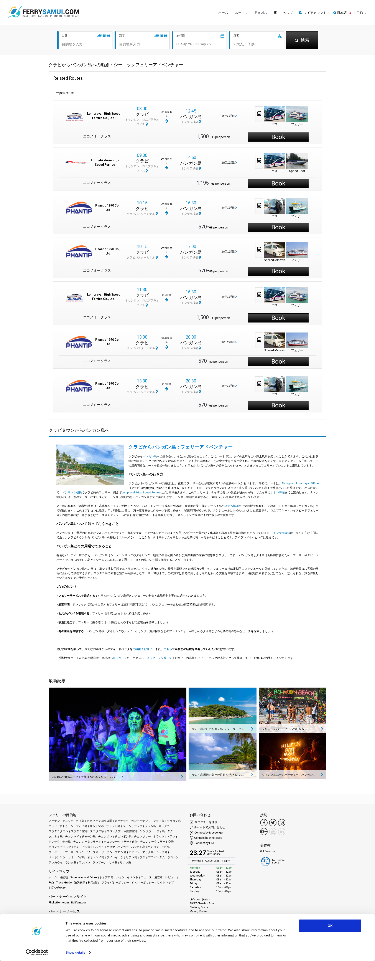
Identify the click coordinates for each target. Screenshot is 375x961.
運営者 (158, 877)
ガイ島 (80, 820)
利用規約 (93, 882)
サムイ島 (81, 826)
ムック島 (161, 852)
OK (330, 926)
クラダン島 (174, 820)
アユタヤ (68, 820)
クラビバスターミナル (141, 213)
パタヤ (111, 847)
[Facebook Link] (264, 822)
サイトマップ (165, 882)
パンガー (123, 847)
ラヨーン (173, 857)
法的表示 (79, 882)
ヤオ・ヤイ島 (95, 857)
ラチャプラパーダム (152, 857)
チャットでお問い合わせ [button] (209, 827)
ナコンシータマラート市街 (121, 841)
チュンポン (105, 836)
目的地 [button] (260, 13)
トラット (158, 836)
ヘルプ (288, 13)
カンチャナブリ (141, 820)
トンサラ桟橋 (190, 122)
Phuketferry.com (59, 902)
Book (278, 137)
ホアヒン (134, 852)
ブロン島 (120, 852)
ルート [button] (240, 13)
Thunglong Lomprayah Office (300, 483)
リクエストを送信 (205, 822)
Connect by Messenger (208, 832)
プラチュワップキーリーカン (94, 852)
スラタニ (164, 826)
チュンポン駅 (123, 836)
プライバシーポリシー (115, 882)
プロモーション (115, 877)
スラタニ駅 (97, 831)
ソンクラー (147, 831)
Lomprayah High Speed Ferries (141, 492)
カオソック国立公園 (99, 820)
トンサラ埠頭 (281, 532)
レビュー (170, 877)
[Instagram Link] (281, 822)
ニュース (146, 877)
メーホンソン (57, 857)
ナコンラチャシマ (60, 847)
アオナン (54, 820)
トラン (171, 836)
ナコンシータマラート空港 (157, 841)
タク (170, 831)
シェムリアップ (132, 826)
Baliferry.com (79, 902)
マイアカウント (314, 13)
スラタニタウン (58, 831)
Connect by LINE (204, 843)
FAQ (51, 882)
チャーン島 (89, 836)
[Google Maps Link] (264, 831)
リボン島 (125, 862)
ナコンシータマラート (87, 841)
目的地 (63, 877)
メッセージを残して (159, 658)
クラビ (142, 114)
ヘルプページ (118, 658)
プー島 (69, 852)
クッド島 (158, 820)
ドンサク (54, 841)
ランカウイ (56, 862)
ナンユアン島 (82, 847)
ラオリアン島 (128, 857)
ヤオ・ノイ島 (76, 857)
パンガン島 (191, 116)
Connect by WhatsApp (208, 837)
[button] (350, 13)
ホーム (223, 13)
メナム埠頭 (232, 506)
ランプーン (99, 862)
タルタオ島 (56, 836)
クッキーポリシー (143, 882)
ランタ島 (70, 862)
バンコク (153, 847)
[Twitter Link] (272, 822)
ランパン (84, 862)
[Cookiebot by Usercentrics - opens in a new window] (37, 952)
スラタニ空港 (79, 831)
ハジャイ (98, 847)
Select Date (66, 93)
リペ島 (113, 862)
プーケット (56, 852)
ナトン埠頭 (277, 492)
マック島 (148, 852)
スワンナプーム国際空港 (122, 831)
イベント (132, 877)
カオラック (122, 820)
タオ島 (160, 831)
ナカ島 (66, 841)
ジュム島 (150, 826)
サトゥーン (66, 826)
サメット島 (113, 826)
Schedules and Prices (83, 877)
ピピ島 (165, 847)
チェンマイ (72, 836)
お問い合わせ (57, 887)
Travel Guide (64, 882)
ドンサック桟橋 (72, 492)
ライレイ (112, 857)
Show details (75, 952)
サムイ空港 (97, 826)
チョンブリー (142, 836)
